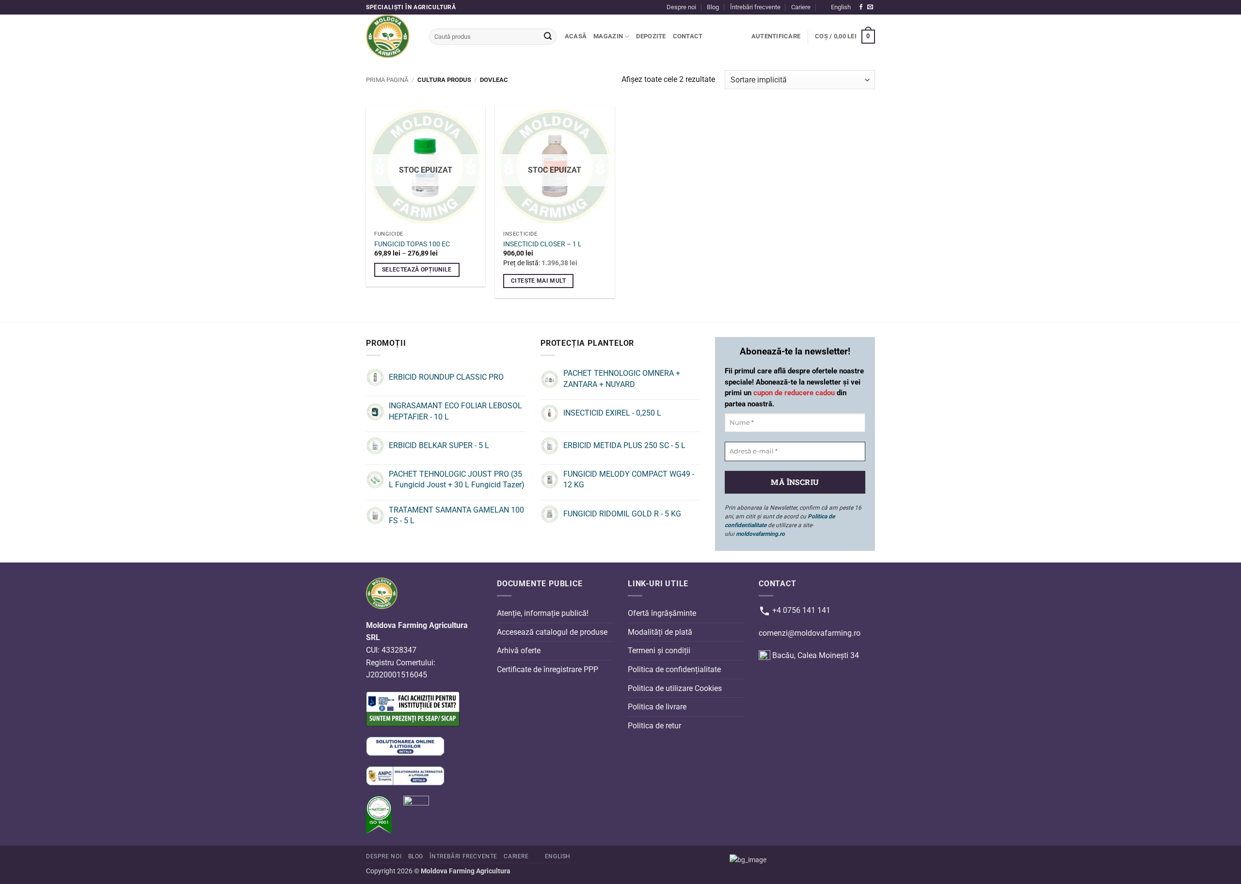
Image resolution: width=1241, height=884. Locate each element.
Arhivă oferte (519, 650)
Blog (713, 7)
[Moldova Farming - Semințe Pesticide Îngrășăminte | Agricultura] (390, 36)
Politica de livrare (657, 706)
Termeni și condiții (659, 650)
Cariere (801, 7)
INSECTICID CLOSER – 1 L (542, 244)
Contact (688, 36)
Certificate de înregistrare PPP (547, 669)
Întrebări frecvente (755, 7)
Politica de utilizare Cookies (675, 687)
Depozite (651, 36)
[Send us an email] (870, 7)
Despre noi (681, 7)
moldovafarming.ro (760, 533)
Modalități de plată (660, 632)
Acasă (576, 36)
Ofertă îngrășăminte (662, 613)
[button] (775, 36)
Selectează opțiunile (417, 269)
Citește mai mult (538, 280)
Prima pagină (387, 79)
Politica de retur (654, 725)
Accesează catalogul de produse (552, 632)
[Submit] (548, 37)
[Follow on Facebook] (861, 7)
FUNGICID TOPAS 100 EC (412, 244)
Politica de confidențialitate (674, 669)
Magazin (608, 36)
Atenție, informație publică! (543, 613)
